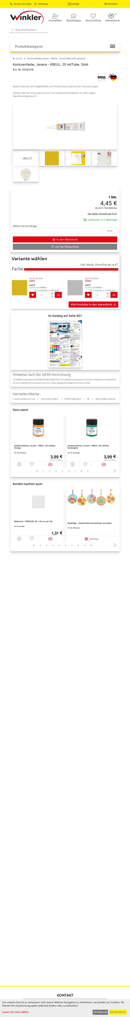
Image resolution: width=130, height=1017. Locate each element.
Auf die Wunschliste (67, 246)
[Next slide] (114, 471)
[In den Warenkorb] (51, 464)
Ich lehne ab (100, 1012)
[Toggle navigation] (112, 46)
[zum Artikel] (20, 287)
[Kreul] (102, 77)
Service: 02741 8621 (23, 4)
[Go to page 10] (91, 545)
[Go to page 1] (37, 471)
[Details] (19, 464)
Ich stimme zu (118, 1012)
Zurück (18, 58)
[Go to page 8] (81, 471)
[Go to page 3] (50, 471)
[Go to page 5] (62, 471)
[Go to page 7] (75, 471)
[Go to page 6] (69, 471)
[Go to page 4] (56, 471)
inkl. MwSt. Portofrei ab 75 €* (102, 213)
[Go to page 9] (88, 471)
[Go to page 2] (43, 471)
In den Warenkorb (67, 239)
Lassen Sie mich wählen (15, 1012)
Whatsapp (43, 4)
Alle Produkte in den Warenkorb (91, 304)
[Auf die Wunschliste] (32, 464)
